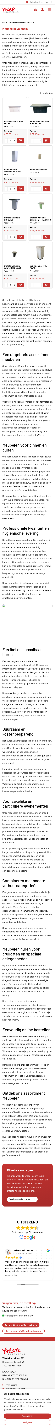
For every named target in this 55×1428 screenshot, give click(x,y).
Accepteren (27, 1416)
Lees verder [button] (34, 1275)
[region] (27, 1408)
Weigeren (28, 1422)
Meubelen (13, 22)
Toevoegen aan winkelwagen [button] (20, 140)
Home (4, 22)
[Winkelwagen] (35, 10)
